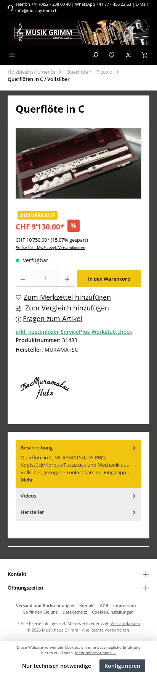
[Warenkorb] (144, 54)
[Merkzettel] (111, 54)
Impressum (124, 605)
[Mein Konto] (128, 54)
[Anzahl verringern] (23, 278)
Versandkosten (125, 623)
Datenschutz (74, 612)
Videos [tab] (28, 495)
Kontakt (87, 605)
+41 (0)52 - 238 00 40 (50, 4)
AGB (104, 605)
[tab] (78, 464)
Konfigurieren (122, 665)
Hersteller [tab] (32, 512)
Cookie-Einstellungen (113, 612)
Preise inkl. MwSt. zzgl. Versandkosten (50, 247)
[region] (78, 163)
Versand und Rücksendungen (45, 605)
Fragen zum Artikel (52, 318)
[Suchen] (95, 54)
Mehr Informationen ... (95, 652)
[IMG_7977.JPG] (78, 163)
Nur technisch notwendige (56, 665)
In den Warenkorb (109, 278)
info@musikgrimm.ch (36, 10)
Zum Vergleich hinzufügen (67, 307)
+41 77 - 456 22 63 (114, 4)
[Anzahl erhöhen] (67, 278)
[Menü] (12, 54)
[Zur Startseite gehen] (78, 32)
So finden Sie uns (40, 612)
